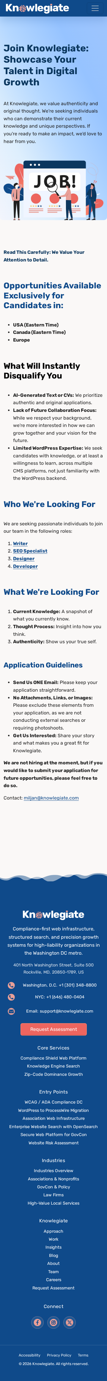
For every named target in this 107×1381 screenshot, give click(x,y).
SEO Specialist (30, 551)
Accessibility (29, 1355)
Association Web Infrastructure (54, 1118)
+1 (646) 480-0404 (65, 997)
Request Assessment (53, 1288)
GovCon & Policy (53, 1187)
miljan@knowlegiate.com (51, 798)
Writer (20, 543)
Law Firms (53, 1195)
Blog (53, 1255)
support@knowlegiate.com (66, 1011)
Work (53, 1239)
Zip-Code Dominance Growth (53, 1074)
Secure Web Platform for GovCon (54, 1134)
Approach (53, 1231)
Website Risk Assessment (54, 1143)
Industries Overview (53, 1170)
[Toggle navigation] (95, 8)
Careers (53, 1279)
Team (53, 1271)
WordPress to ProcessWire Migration (53, 1110)
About (53, 1263)
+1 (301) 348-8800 (78, 985)
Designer (23, 558)
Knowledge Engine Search (53, 1066)
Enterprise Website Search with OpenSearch (53, 1126)
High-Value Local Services (53, 1203)
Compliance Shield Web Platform (53, 1058)
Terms (83, 1355)
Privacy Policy (59, 1355)
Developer (25, 566)
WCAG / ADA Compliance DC (54, 1102)
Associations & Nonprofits (53, 1179)
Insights (53, 1247)
